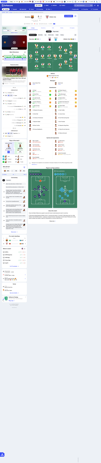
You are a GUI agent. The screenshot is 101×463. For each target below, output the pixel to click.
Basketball (23, 9)
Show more (13, 232)
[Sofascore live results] (7, 5)
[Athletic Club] (47, 17)
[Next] (100, 2)
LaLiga (10, 12)
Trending (4, 1)
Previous (4, 174)
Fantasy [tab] (62, 34)
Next (25, 174)
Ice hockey (40, 9)
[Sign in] (98, 5)
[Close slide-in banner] (4, 452)
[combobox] (23, 249)
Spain (7, 12)
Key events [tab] (8, 180)
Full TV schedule (13, 266)
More (48, 9)
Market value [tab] (51, 34)
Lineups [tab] (48, 31)
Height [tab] (57, 34)
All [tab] (3, 180)
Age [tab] (45, 34)
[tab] (33, 28)
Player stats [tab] (55, 31)
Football (6, 9)
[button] (25, 52)
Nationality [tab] (40, 34)
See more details (13, 292)
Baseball (15, 9)
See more (14, 48)
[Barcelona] (32, 17)
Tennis (32, 9)
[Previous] (9, 2)
